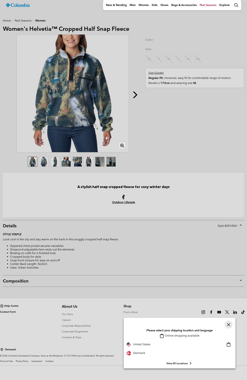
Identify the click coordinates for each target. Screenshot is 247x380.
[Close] (229, 325)
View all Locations (177, 363)
